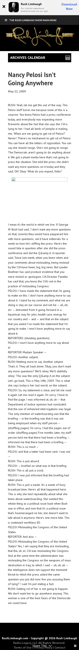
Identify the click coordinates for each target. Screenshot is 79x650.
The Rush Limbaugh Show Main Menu (32, 20)
